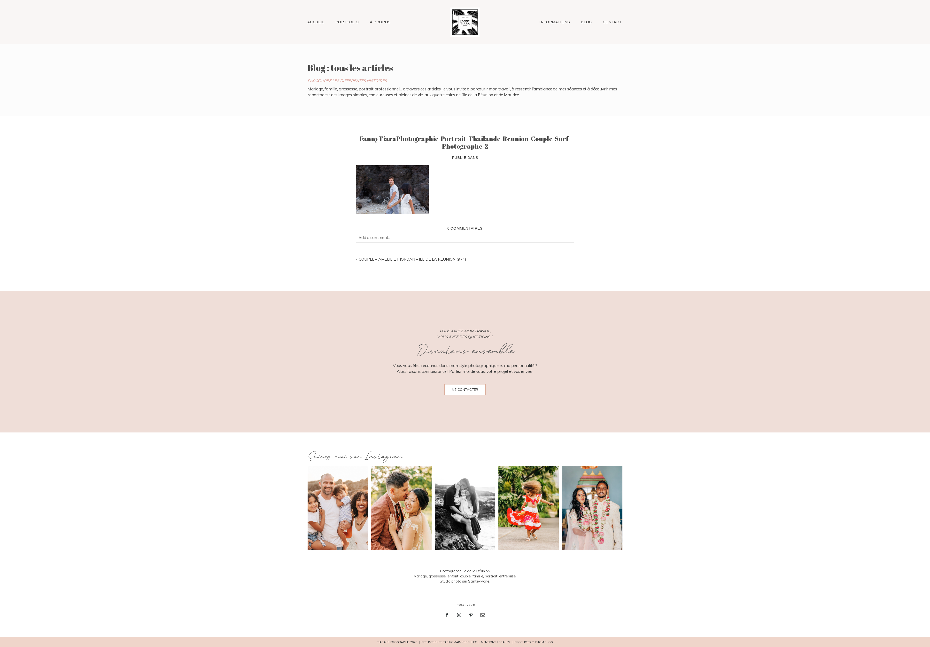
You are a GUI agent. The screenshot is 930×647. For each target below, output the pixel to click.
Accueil (315, 22)
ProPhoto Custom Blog (533, 642)
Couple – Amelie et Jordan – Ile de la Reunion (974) (412, 259)
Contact (612, 22)
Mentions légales (495, 642)
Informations (554, 22)
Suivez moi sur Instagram (355, 457)
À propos (380, 22)
